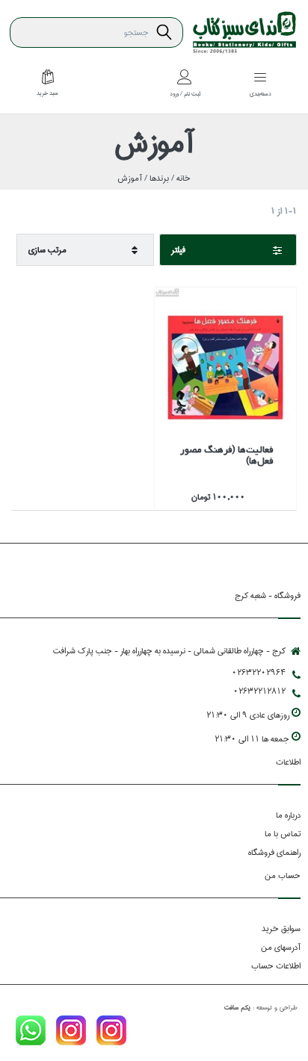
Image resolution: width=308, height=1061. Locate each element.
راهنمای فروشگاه (274, 852)
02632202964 (259, 672)
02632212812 (259, 691)
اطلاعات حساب (276, 966)
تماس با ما (283, 833)
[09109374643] (31, 1033)
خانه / (180, 178)
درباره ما (288, 815)
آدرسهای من (281, 947)
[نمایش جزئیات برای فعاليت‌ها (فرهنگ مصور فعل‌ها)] (225, 358)
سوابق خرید (281, 928)
